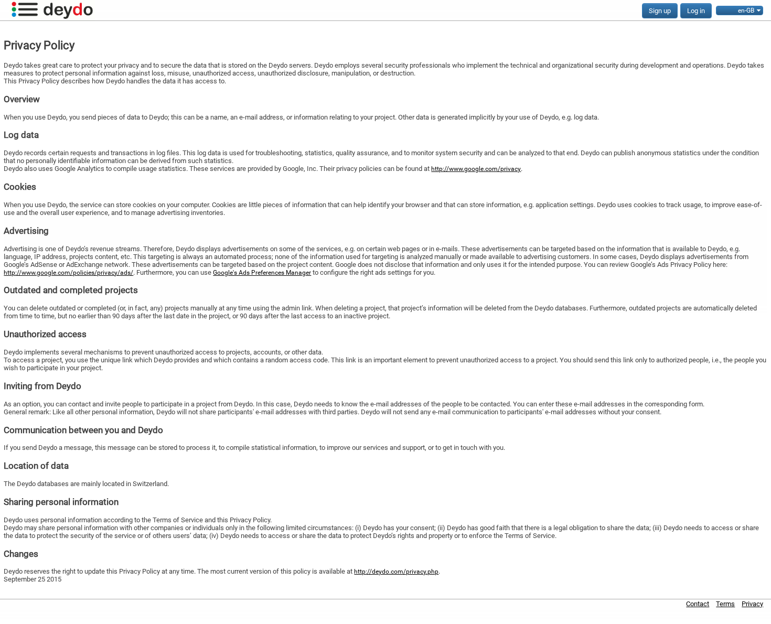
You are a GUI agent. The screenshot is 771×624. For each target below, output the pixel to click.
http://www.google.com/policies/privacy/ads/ (68, 272)
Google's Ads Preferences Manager (262, 272)
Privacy (752, 604)
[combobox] (739, 10)
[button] (660, 10)
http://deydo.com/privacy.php (396, 571)
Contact (697, 604)
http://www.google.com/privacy (476, 169)
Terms (725, 604)
